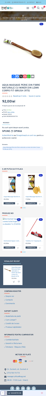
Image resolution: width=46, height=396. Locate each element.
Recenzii (6, 123)
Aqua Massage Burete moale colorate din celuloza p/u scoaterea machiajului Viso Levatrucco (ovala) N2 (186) (12, 197)
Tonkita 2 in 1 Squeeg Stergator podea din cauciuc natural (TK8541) (34, 241)
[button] (21, 207)
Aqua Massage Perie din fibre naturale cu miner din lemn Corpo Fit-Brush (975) (21, 148)
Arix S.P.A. (11, 112)
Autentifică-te (7, 135)
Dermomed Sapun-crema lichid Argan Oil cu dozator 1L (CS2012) (12, 241)
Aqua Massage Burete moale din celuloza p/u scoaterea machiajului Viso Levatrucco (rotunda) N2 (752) (34, 197)
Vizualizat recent (12, 261)
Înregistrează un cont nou (26, 135)
